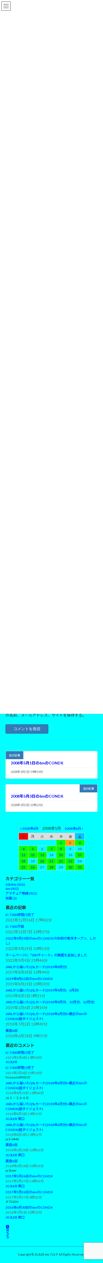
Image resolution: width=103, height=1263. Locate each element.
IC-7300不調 (14, 926)
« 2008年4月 (29, 828)
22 (61, 861)
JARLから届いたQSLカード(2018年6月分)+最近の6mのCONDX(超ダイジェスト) (46, 1016)
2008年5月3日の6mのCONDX (37, 796)
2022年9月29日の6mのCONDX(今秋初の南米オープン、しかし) (50, 940)
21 (51, 861)
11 (23, 855)
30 (70, 867)
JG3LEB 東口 (14, 1119)
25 (23, 867)
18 (23, 861)
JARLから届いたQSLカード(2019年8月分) (36, 967)
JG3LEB (11, 1062)
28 (51, 867)
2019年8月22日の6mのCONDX (29, 978)
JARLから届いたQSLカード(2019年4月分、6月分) (42, 990)
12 (33, 855)
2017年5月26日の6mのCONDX (29, 1176)
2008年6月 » (74, 828)
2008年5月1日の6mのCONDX (37, 763)
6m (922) (12, 889)
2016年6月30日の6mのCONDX (29, 1207)
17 (80, 855)
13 (42, 855)
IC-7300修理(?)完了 (19, 915)
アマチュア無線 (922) (21, 893)
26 (33, 867)
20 (42, 861)
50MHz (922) (15, 884)
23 (70, 861)
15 (61, 855)
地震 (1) (11, 898)
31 (80, 867)
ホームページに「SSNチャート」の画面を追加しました (46, 955)
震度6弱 (11, 1031)
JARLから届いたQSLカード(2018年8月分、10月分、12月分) (49, 1002)
